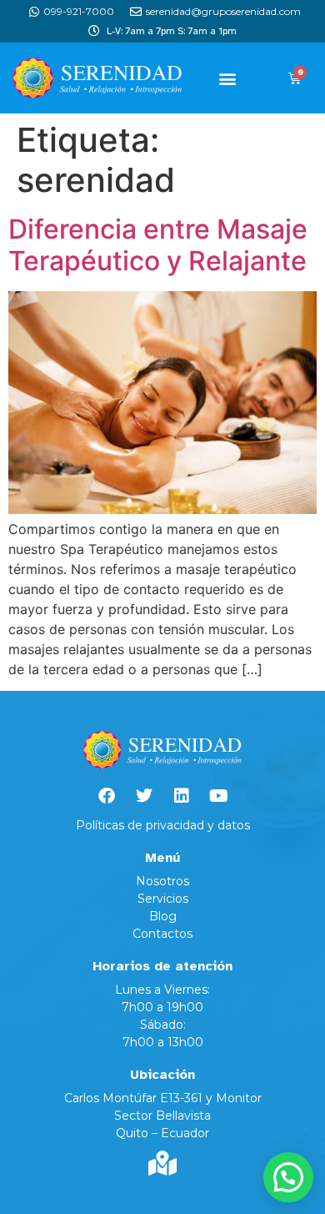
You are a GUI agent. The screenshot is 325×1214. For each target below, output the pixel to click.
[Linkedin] (181, 796)
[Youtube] (219, 796)
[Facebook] (106, 796)
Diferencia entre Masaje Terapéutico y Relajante (158, 245)
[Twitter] (144, 796)
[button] (228, 78)
